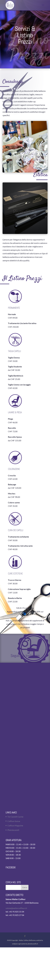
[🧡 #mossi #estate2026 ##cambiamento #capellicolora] (25, 706)
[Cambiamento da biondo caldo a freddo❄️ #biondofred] (25, 790)
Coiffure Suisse (13, 821)
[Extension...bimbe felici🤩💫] (25, 762)
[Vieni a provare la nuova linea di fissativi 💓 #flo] (25, 678)
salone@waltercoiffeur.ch (16, 908)
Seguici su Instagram (25, 655)
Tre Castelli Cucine (15, 817)
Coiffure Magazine (15, 825)
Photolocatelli (13, 830)
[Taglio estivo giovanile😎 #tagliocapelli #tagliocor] (25, 734)
